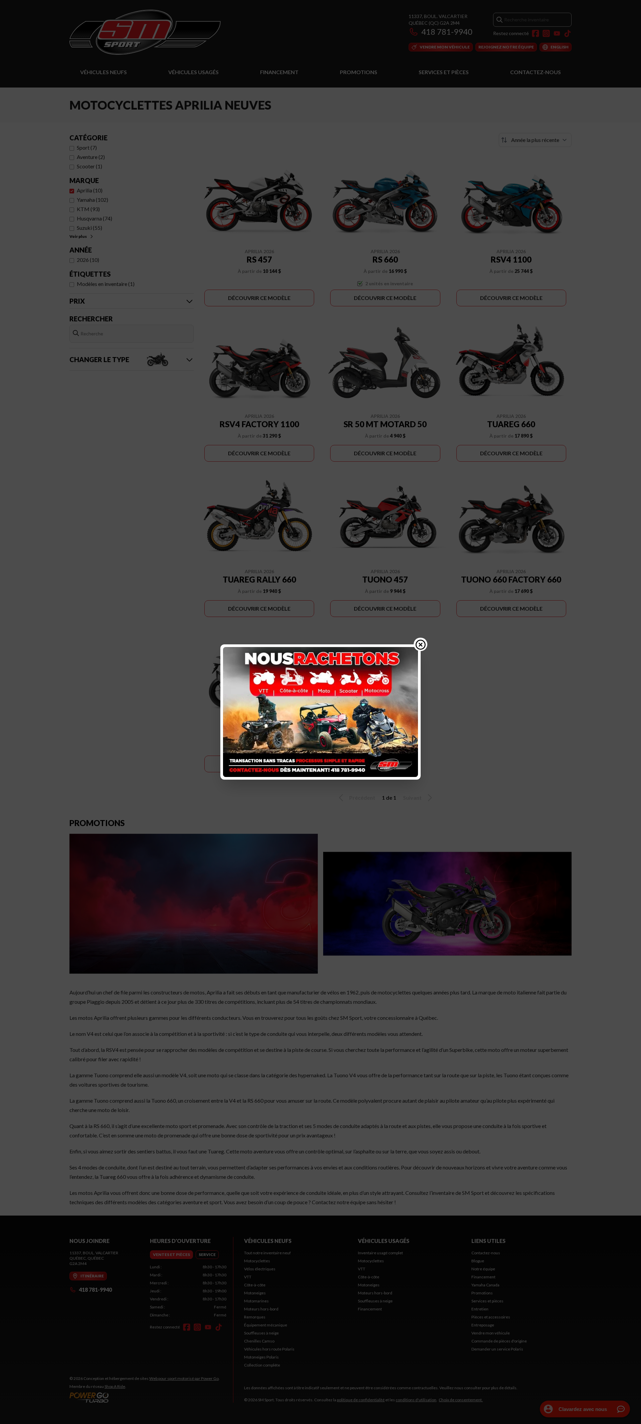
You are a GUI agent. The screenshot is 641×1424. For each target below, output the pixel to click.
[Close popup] (421, 644)
